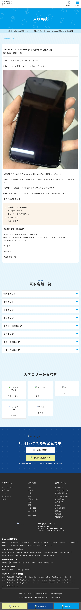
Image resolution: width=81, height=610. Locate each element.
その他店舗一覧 (9, 257)
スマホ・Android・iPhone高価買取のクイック (16, 31)
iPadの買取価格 (8, 566)
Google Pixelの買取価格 (12, 549)
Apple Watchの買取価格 (12, 573)
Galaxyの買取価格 (9, 559)
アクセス (7, 246)
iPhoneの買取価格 (9, 539)
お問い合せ (7, 251)
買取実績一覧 (38, 31)
